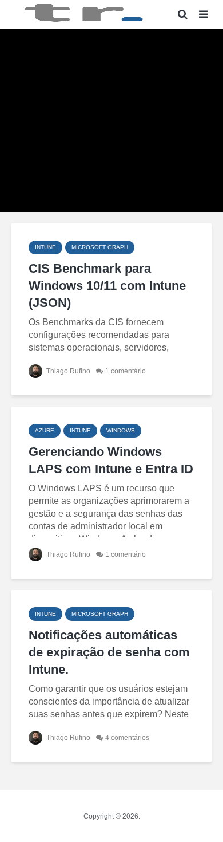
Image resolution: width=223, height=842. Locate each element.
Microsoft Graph (99, 247)
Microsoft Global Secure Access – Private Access (111, 75)
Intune (45, 247)
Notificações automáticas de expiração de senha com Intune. (109, 652)
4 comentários (127, 738)
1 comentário (125, 371)
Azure (44, 430)
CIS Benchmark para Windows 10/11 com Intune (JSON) (107, 285)
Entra (110, 48)
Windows (120, 430)
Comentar (148, 192)
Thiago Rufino (90, 192)
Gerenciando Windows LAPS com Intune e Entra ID (111, 460)
